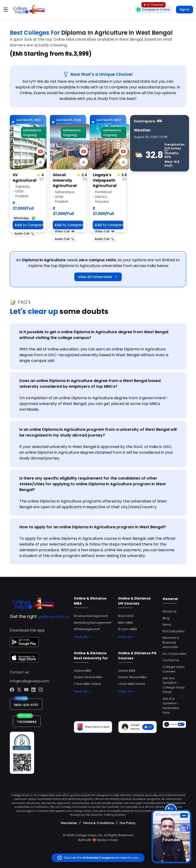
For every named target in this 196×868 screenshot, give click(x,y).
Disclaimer (69, 823)
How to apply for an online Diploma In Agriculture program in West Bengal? (92, 527)
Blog (166, 618)
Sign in (184, 9)
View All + (82, 636)
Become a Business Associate (171, 642)
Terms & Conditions (98, 823)
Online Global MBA (88, 677)
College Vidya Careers (174, 669)
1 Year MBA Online (87, 684)
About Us (169, 611)
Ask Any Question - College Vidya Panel (174, 685)
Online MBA (82, 670)
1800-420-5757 (26, 705)
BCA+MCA (126, 616)
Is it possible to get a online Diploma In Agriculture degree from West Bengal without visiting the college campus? (93, 334)
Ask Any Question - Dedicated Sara (171, 705)
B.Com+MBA (127, 629)
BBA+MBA (125, 622)
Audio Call (22, 233)
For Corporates (174, 653)
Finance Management (91, 616)
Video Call (62, 231)
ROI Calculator (174, 631)
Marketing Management (92, 622)
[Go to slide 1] (26, 167)
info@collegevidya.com (29, 681)
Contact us (171, 660)
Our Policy (128, 823)
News (167, 624)
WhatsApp (21, 218)
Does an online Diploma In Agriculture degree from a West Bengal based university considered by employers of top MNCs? (90, 383)
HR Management (87, 629)
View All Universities (95, 276)
